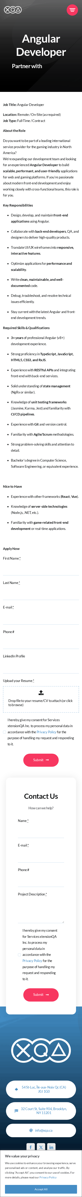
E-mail (8, 607)
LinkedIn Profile (14, 656)
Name (23, 821)
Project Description (32, 894)
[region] (41, 1173)
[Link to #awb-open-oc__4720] (72, 10)
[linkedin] (51, 1147)
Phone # (8, 632)
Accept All (41, 1189)
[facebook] (30, 1147)
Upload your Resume (18, 681)
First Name (12, 558)
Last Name (11, 583)
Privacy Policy (47, 1177)
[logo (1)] (13, 8)
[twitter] (41, 1147)
